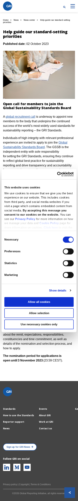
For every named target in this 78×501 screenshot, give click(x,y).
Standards (9, 408)
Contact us (45, 428)
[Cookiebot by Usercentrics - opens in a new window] (57, 174)
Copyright (24, 484)
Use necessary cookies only (39, 324)
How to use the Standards (18, 415)
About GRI (45, 415)
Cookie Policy (49, 223)
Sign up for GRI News (18, 447)
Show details (57, 290)
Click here (51, 227)
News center (29, 20)
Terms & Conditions (41, 484)
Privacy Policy (25, 219)
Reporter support (13, 421)
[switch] (68, 251)
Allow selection (39, 313)
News (16, 20)
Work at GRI (46, 421)
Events (43, 408)
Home (6, 20)
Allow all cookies (39, 301)
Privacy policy (10, 484)
